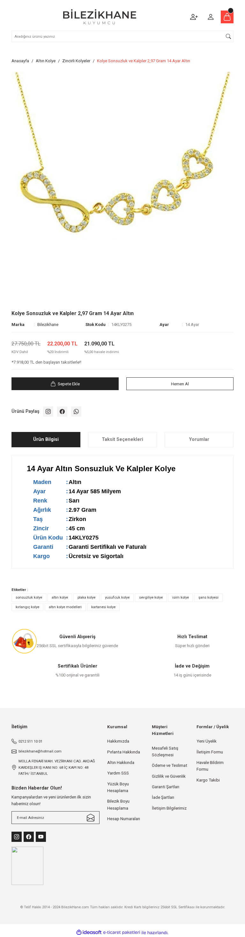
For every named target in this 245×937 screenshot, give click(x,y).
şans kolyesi (208, 597)
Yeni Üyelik (207, 741)
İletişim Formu (210, 752)
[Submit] (90, 817)
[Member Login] (210, 17)
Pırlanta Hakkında (123, 752)
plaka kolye (86, 597)
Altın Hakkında (120, 762)
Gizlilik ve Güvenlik (169, 776)
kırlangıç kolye (27, 607)
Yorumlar (199, 439)
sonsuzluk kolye (29, 597)
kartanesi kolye (103, 607)
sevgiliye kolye (151, 597)
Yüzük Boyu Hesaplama (118, 787)
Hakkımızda (118, 741)
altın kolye (60, 597)
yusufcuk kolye (117, 597)
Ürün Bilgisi (46, 439)
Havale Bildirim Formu (210, 766)
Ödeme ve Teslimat (169, 765)
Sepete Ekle (69, 384)
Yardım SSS (118, 773)
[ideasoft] (89, 932)
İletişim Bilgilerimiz (169, 808)
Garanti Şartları (165, 786)
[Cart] (227, 17)
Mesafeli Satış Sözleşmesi (165, 751)
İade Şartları (163, 797)
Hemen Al (180, 384)
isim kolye (180, 597)
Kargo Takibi (208, 780)
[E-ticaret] (121, 932)
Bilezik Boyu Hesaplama (118, 804)
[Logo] (99, 17)
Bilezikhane (47, 324)
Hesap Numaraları (123, 818)
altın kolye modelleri (65, 607)
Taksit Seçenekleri (122, 439)
